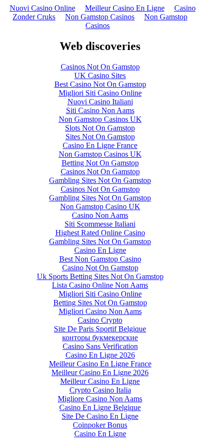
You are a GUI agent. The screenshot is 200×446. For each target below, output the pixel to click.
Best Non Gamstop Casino (100, 259)
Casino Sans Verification (100, 346)
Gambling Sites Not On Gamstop (100, 180)
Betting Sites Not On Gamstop (100, 302)
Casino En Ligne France (100, 145)
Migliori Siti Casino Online (100, 93)
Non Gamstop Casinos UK (100, 119)
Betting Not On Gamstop (100, 163)
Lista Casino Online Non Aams (100, 285)
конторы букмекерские (100, 337)
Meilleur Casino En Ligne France (100, 364)
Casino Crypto (100, 320)
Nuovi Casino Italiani (100, 102)
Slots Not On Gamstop (100, 128)
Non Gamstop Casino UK (100, 206)
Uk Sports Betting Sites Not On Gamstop (100, 276)
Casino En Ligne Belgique (100, 407)
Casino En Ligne (100, 250)
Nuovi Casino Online (42, 8)
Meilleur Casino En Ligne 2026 (100, 372)
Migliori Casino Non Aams (100, 311)
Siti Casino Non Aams (100, 110)
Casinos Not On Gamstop (100, 67)
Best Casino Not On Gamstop (100, 84)
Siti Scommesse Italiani (100, 224)
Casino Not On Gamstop (100, 268)
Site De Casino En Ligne (100, 416)
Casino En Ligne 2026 (100, 355)
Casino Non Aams (100, 215)
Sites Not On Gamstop (100, 136)
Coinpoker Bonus (100, 425)
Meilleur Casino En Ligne (125, 8)
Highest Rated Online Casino (100, 233)
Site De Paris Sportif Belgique (100, 329)
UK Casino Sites (100, 75)
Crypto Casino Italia (100, 390)
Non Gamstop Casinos (99, 17)
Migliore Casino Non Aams (100, 399)
